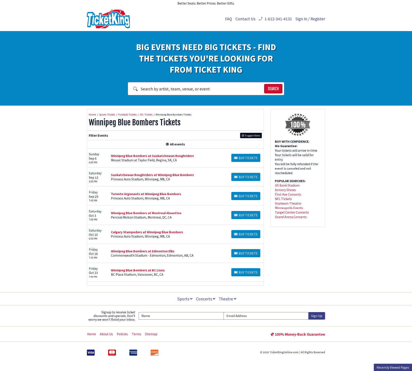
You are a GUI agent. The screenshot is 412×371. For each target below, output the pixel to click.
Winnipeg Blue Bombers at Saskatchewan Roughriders (152, 156)
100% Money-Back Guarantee (299, 334)
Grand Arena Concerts (291, 217)
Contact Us (245, 18)
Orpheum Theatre (288, 203)
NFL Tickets (283, 199)
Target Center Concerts (292, 212)
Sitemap (151, 334)
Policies (122, 334)
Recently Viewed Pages (393, 367)
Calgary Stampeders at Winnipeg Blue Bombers (147, 232)
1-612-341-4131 (278, 18)
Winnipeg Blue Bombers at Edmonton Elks (142, 251)
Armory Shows (285, 190)
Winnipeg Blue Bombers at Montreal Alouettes (146, 213)
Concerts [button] (204, 298)
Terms (136, 334)
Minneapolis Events (289, 208)
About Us (106, 334)
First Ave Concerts (288, 194)
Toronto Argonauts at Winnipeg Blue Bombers (146, 194)
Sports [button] (183, 298)
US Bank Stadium (287, 185)
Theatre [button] (226, 298)
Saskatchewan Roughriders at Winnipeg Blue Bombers (152, 175)
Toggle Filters (252, 135)
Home (91, 334)
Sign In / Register (310, 18)
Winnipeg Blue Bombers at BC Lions (138, 270)
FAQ (228, 18)
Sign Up (316, 316)
